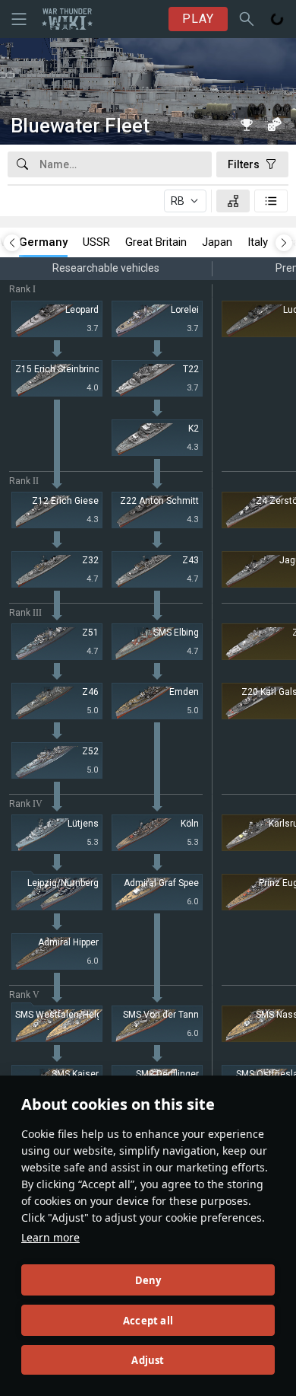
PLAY (198, 18)
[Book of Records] (246, 124)
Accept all (148, 1320)
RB (177, 201)
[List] (271, 201)
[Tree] (233, 201)
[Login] (277, 19)
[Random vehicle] (274, 124)
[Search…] (246, 19)
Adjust (147, 1360)
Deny (148, 1280)
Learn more (50, 1237)
